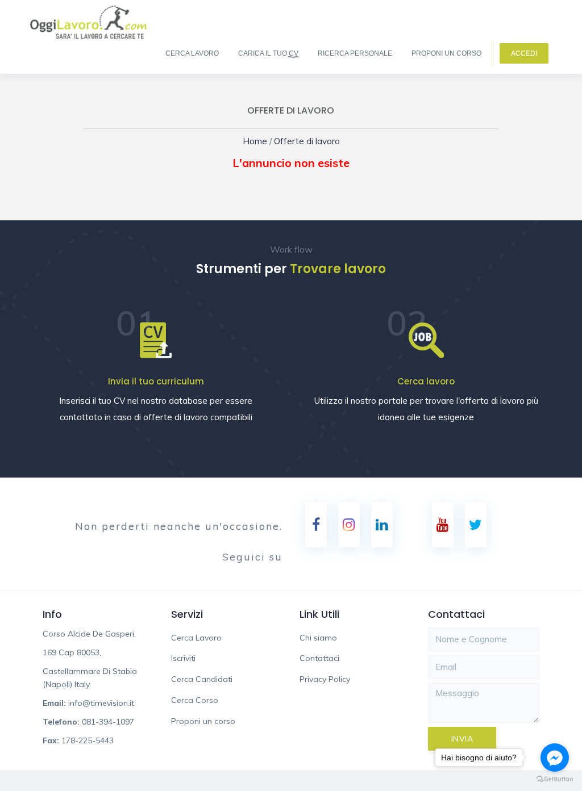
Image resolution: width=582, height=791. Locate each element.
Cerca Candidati (201, 679)
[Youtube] (443, 524)
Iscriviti (183, 658)
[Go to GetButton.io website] (555, 779)
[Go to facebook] (555, 757)
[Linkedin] (382, 524)
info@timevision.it (101, 703)
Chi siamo (318, 638)
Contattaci (319, 658)
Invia (462, 739)
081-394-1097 (108, 722)
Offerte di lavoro (304, 141)
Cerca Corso (194, 700)
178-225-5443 (87, 740)
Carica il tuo (268, 53)
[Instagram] (349, 524)
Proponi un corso (446, 53)
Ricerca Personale (355, 53)
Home (262, 141)
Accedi (524, 53)
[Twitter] (476, 524)
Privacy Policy (325, 679)
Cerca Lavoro (192, 53)
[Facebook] (316, 524)
